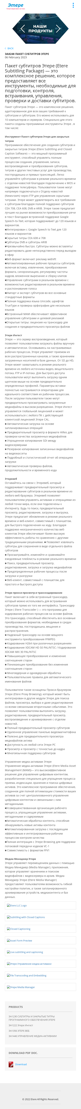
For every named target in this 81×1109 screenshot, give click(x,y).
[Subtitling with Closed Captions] (26, 917)
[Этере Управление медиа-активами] (29, 963)
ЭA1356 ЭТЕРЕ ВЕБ (19, 1030)
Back (10, 48)
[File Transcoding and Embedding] (26, 975)
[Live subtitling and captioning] (25, 952)
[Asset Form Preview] (19, 940)
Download (21, 1064)
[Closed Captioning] (18, 928)
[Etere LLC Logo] (17, 905)
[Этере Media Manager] (21, 986)
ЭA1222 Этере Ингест (21, 1025)
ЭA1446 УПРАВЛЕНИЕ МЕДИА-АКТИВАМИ (33, 1036)
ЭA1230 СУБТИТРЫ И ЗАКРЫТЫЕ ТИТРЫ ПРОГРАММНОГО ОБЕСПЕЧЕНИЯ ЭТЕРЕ (32, 1018)
